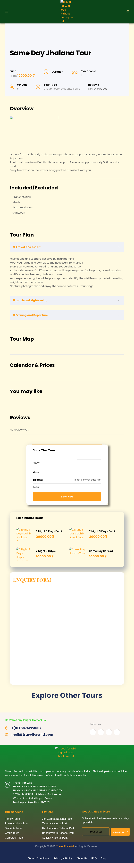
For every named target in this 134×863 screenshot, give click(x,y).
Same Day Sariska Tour (101, 551)
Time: (36, 472)
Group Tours (52, 89)
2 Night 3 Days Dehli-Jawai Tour (102, 531)
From (13, 76)
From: (36, 463)
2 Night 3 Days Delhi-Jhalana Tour (49, 531)
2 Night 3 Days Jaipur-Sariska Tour (49, 551)
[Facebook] (93, 732)
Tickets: (38, 480)
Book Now (67, 496)
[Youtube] (101, 732)
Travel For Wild (65, 846)
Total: (36, 487)
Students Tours (70, 89)
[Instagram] (117, 732)
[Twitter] (109, 732)
